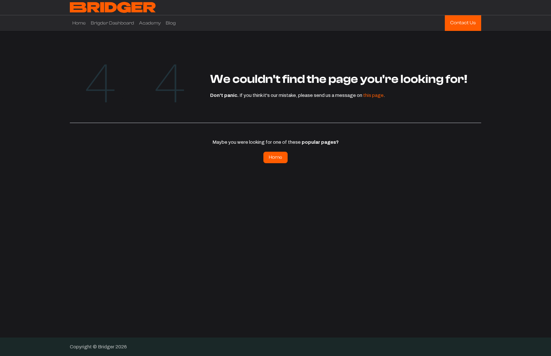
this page (373, 95)
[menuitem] (79, 23)
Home (275, 157)
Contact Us (463, 22)
